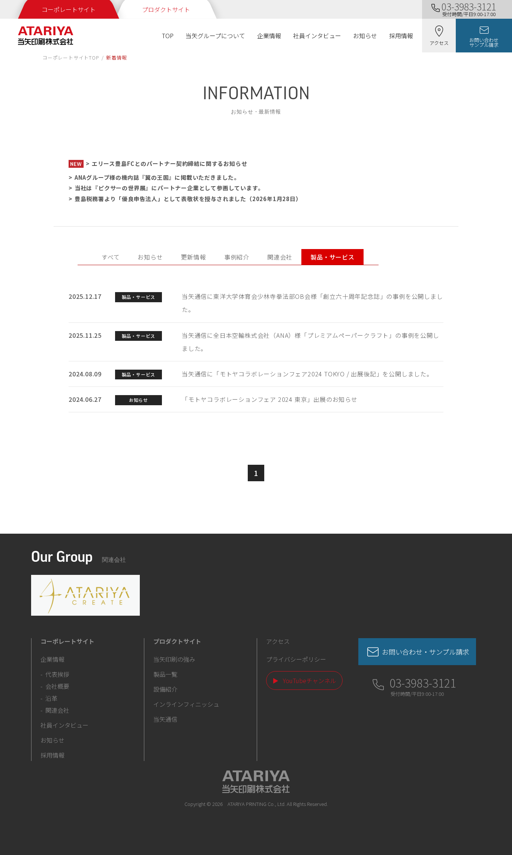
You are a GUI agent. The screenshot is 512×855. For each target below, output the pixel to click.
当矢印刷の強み (174, 659)
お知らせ (365, 35)
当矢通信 (165, 719)
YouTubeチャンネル (309, 680)
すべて (111, 256)
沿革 (51, 698)
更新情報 (193, 256)
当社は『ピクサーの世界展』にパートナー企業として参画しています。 (169, 188)
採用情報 (401, 35)
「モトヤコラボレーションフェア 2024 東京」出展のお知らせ (270, 399)
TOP (168, 35)
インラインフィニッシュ (186, 704)
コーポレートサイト (69, 9)
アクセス (278, 641)
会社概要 (57, 686)
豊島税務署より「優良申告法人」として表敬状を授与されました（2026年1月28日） (188, 199)
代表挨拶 (57, 674)
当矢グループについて (215, 35)
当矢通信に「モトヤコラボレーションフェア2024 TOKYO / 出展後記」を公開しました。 (307, 373)
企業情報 (269, 35)
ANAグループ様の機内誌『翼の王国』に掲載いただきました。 (157, 177)
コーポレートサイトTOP (70, 57)
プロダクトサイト (166, 9)
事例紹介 (236, 256)
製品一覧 (165, 674)
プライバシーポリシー (296, 659)
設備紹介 (165, 689)
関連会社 (279, 256)
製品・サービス (332, 256)
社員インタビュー (317, 35)
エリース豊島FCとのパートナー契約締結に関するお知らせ (169, 163)
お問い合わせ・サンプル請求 (425, 652)
